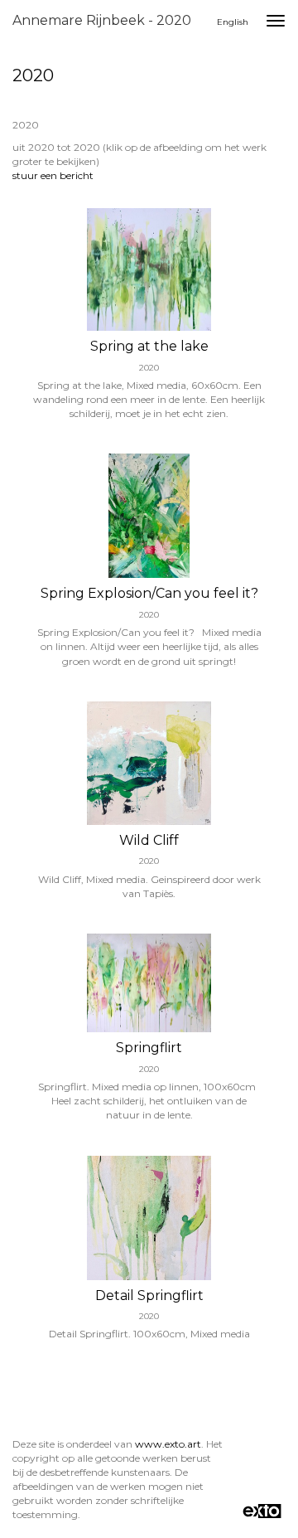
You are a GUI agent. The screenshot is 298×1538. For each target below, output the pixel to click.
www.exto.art (168, 1444)
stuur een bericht (53, 175)
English (232, 22)
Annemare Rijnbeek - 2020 (101, 20)
